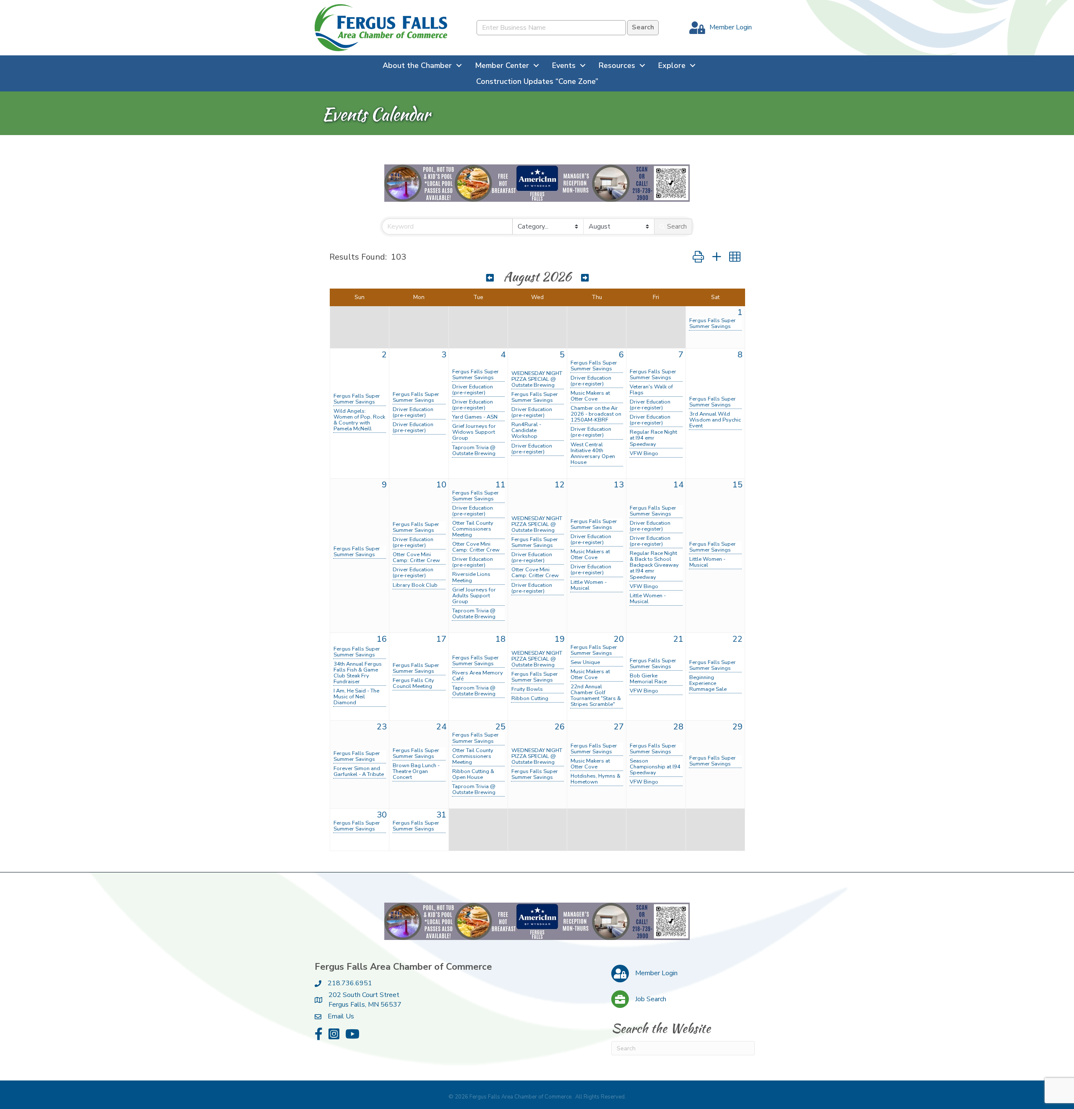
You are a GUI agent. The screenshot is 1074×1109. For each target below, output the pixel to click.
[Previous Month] (490, 277)
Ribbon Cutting (529, 698)
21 (678, 639)
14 (678, 484)
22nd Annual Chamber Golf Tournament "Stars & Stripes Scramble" (596, 695)
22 (738, 639)
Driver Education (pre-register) (413, 412)
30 (382, 814)
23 (382, 726)
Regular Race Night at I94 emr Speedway (653, 438)
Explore (672, 65)
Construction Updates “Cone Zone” (537, 81)
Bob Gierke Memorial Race (648, 679)
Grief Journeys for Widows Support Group (474, 432)
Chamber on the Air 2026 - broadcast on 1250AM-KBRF (596, 414)
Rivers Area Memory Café (477, 676)
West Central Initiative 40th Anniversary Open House (593, 453)
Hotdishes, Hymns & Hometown (595, 779)
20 (619, 639)
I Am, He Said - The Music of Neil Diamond (356, 696)
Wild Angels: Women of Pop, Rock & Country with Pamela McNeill (359, 420)
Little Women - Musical (589, 585)
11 (500, 484)
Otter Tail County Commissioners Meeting (472, 529)
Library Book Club (415, 585)
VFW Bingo (644, 453)
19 (560, 639)
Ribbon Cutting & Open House (473, 774)
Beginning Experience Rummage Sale (708, 683)
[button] (698, 257)
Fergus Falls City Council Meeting (413, 683)
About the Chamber (417, 65)
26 (560, 726)
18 (500, 639)
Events (564, 65)
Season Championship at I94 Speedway (655, 767)
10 (441, 484)
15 (738, 484)
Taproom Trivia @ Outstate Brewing (473, 450)
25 (500, 726)
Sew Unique (585, 662)
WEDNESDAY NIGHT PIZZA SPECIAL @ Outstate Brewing (536, 379)
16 (382, 639)
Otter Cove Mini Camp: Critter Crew (416, 557)
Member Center (502, 65)
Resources (617, 65)
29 (738, 726)
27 (619, 726)
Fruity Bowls (527, 689)
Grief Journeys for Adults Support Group (474, 595)
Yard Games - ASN (475, 417)
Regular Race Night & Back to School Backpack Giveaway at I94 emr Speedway (654, 565)
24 (441, 726)
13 (619, 484)
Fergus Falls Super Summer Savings (712, 323)
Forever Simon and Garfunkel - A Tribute (359, 771)
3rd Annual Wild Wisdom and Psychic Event (715, 420)
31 (441, 814)
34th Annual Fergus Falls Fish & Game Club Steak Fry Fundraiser (358, 673)
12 (560, 484)
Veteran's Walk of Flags (651, 390)
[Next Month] (584, 277)
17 (441, 639)
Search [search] (677, 226)
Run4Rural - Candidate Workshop (526, 430)
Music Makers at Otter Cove (590, 396)
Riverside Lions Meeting (471, 577)
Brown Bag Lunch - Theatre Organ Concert (416, 771)
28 (678, 726)
